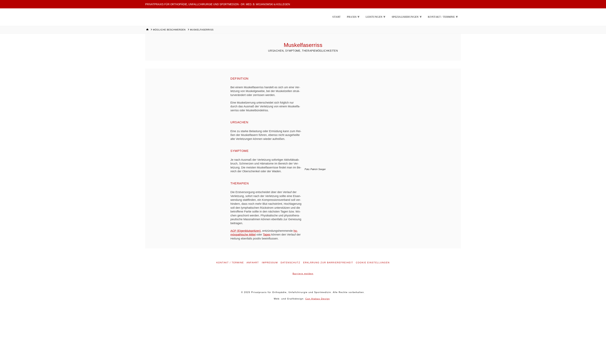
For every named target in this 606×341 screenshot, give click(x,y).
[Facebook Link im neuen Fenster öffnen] (297, 283)
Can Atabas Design (317, 299)
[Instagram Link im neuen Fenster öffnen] (303, 283)
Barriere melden (303, 273)
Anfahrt (253, 262)
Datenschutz (290, 262)
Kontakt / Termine (230, 262)
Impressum (270, 262)
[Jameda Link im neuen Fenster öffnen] (309, 283)
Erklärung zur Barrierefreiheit (328, 262)
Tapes (266, 234)
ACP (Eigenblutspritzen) (245, 230)
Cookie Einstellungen (373, 262)
